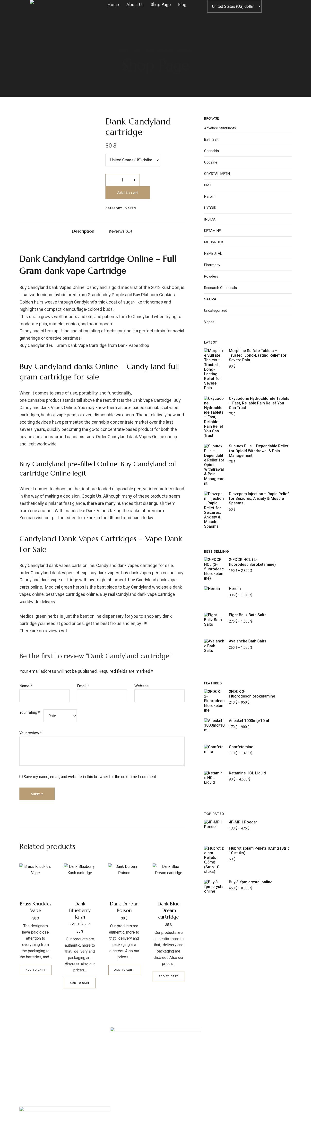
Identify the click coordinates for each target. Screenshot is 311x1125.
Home (124, 51)
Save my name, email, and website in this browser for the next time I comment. (90, 776)
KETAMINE (212, 231)
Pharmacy (212, 265)
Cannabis (211, 151)
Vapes (137, 51)
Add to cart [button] (35, 969)
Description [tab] (83, 231)
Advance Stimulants (220, 128)
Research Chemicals (220, 288)
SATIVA (210, 299)
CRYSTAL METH (217, 174)
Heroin (209, 196)
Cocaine (210, 162)
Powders (211, 276)
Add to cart (127, 192)
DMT (207, 185)
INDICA (210, 219)
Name (25, 686)
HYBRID (210, 208)
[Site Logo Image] (51, 8)
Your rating (29, 712)
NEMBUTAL (213, 253)
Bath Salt (211, 139)
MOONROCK (214, 242)
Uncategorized (215, 310)
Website (141, 686)
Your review (30, 733)
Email (83, 686)
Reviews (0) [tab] (120, 231)
